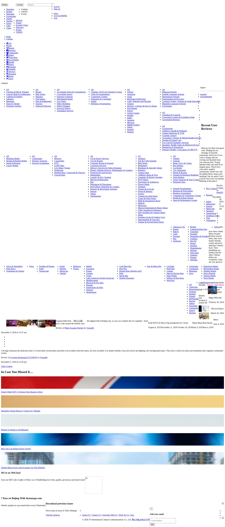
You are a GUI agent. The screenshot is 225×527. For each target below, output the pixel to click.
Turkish (63, 273)
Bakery (176, 232)
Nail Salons (40, 99)
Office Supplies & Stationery (150, 210)
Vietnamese (211, 220)
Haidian (192, 294)
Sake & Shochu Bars (175, 273)
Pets (92, 182)
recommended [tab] (206, 97)
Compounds (37, 158)
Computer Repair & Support (102, 163)
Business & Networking (183, 191)
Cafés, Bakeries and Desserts (139, 101)
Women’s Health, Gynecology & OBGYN (179, 150)
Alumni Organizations (182, 188)
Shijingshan (194, 299)
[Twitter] (223, 511)
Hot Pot (193, 241)
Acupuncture (167, 128)
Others (130, 127)
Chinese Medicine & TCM (173, 133)
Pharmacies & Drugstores (172, 147)
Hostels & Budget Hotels (16, 161)
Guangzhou (11, 16)
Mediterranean (92, 280)
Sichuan (193, 250)
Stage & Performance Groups (185, 200)
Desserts (176, 236)
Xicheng (192, 292)
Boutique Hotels (13, 158)
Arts (55, 18)
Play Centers (211, 188)
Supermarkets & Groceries (149, 220)
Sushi (41, 269)
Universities (167, 106)
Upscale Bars (59, 175)
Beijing (4, 5)
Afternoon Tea (179, 227)
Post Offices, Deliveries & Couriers (104, 187)
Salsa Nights (172, 276)
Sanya (8, 23)
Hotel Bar (171, 269)
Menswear (142, 205)
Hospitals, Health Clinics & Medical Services (180, 145)
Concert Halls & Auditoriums (18, 94)
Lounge (170, 271)
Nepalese (210, 211)
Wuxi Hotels (209, 278)
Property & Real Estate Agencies (103, 189)
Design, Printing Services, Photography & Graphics (111, 170)
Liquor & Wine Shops (147, 198)
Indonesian (210, 204)
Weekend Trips (179, 182)
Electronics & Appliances (148, 182)
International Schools (170, 97)
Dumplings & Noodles (199, 236)
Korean (209, 206)
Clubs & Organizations (100, 94)
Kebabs (63, 269)
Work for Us (124, 515)
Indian (208, 202)
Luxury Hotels (12, 165)
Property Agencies (39, 161)
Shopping (12, 74)
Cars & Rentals (96, 161)
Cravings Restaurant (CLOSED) (23, 357)
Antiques (141, 158)
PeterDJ (220, 192)
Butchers (141, 170)
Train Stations (178, 177)
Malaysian (210, 209)
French (130, 111)
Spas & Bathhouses (44, 101)
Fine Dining (132, 108)
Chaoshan (194, 232)
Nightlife (11, 69)
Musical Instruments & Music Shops (153, 208)
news (56, 13)
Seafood (193, 246)
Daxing (192, 301)
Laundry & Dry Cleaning (100, 177)
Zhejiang (193, 260)
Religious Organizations (101, 104)
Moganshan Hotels (211, 269)
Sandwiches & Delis (94, 287)
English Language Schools (173, 94)
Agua (221, 188)
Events (18, 30)
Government (13, 60)
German (89, 273)
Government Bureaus (171, 120)
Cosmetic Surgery (169, 135)
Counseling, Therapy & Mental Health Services (181, 138)
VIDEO (19, 32)
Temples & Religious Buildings (186, 175)
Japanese (130, 120)
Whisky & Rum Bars (175, 278)
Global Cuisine (133, 113)
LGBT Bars (59, 165)
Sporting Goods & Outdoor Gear (151, 217)
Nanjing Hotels (210, 271)
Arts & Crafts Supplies (147, 161)
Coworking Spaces (64, 94)
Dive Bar (123, 269)
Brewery (57, 158)
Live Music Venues (62, 168)
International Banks (65, 99)
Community (13, 53)
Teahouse (177, 241)
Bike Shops (142, 163)
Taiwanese (194, 253)
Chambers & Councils (171, 115)
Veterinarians (95, 196)
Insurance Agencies (65, 97)
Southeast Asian (212, 216)
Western (130, 132)
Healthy (130, 115)
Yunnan (193, 257)
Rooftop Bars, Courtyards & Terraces (69, 173)
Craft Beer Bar (125, 266)
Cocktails (170, 266)
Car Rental (177, 168)
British (89, 266)
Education (13, 57)
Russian (89, 285)
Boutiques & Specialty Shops (150, 168)
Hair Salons (40, 94)
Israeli (62, 266)
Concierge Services (98, 165)
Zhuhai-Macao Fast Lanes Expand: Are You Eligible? (23, 468)
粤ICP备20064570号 (141, 520)
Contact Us (96, 515)
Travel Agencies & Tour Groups (186, 180)
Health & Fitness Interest (183, 198)
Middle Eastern (133, 125)
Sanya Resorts (209, 273)
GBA (8, 26)
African (130, 92)
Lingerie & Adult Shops (148, 196)
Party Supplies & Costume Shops (151, 212)
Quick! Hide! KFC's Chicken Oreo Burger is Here (22, 392)
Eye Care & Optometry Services (175, 143)
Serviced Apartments (40, 163)
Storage (93, 191)
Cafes (175, 234)
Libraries (10, 99)
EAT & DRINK (60, 16)
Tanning (39, 104)
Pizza (31, 266)
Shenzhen (10, 14)
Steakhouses (91, 292)
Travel (10, 79)
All (9, 43)
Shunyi (192, 310)
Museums (10, 101)
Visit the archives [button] (53, 515)
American (131, 94)
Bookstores (142, 165)
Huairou (192, 313)
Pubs (121, 273)
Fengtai (192, 296)
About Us (86, 515)
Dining (11, 55)
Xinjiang (193, 255)
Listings (9, 39)
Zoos (191, 273)
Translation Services (65, 111)
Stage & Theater (13, 104)
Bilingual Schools (169, 92)
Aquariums (193, 266)
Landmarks (193, 269)
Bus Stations (178, 165)
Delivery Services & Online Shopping (105, 168)
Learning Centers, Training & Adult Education (181, 101)
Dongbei (193, 234)
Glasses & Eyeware (146, 189)
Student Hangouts (126, 278)
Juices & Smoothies (14, 266)
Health (11, 62)
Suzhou (9, 21)
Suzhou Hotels (210, 276)
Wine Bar (170, 280)
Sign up (57, 9)
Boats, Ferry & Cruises (182, 163)
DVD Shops (143, 180)
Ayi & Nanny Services (99, 158)
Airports (176, 161)
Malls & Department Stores (149, 201)
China (8, 28)
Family (19, 23)
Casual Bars (59, 161)
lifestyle (19, 20)
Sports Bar (123, 276)
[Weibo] (223, 515)
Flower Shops (143, 184)
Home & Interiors (145, 191)
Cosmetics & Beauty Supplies (150, 177)
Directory (20, 27)
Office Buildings (63, 104)
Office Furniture (63, 106)
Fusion (76, 269)
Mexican (130, 122)
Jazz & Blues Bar (154, 266)
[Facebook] (223, 513)
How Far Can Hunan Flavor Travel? (16, 449)
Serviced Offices (63, 108)
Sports (10, 76)
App (132, 515)
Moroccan (64, 271)
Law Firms (61, 101)
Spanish (130, 129)
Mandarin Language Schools (174, 104)
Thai (208, 218)
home (8, 37)
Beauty (11, 48)
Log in (56, 6)
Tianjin (9, 19)
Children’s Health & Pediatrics (174, 131)
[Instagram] (223, 518)
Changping (193, 308)
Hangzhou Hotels (211, 266)
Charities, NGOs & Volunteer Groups (106, 92)
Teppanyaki (44, 271)
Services (11, 71)
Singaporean (211, 213)
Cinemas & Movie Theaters (17, 92)
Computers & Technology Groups (187, 196)
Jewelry (141, 194)
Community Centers (99, 97)
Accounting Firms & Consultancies (71, 92)
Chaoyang (193, 287)
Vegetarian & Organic (15, 271)
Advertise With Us (109, 515)
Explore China (22, 25)
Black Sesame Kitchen (74, 328)
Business (12, 50)
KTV (56, 163)
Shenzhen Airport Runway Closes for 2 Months (20, 411)
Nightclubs (58, 170)
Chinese (130, 104)
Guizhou (193, 239)
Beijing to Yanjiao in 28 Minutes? (15, 430)
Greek (88, 276)
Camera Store (143, 173)
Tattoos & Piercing (43, 106)
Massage (39, 97)
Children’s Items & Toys (148, 175)
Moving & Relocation (99, 180)
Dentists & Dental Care (171, 140)
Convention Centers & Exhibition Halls (178, 117)
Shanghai (10, 9)
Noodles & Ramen (46, 266)
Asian (129, 97)
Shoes (140, 215)
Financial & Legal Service (101, 173)
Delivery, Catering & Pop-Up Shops (142, 106)
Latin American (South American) (100, 278)
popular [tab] (203, 94)
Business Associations (182, 193)
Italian (129, 118)
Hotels (11, 64)
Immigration (95, 175)
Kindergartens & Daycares (173, 99)
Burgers (209, 195)
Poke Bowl (10, 269)
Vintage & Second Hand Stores (151, 222)
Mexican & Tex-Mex (95, 283)
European (90, 269)
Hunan (193, 243)
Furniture (141, 187)
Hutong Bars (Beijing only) (130, 271)
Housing (12, 67)
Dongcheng (194, 289)
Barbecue (77, 266)
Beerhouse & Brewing (136, 99)
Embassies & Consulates (101, 99)
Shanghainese (195, 248)
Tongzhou (193, 306)
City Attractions (179, 170)
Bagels (176, 229)
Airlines (176, 158)
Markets (141, 203)
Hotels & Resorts (13, 163)
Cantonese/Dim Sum (198, 229)
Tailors (93, 194)
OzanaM (90, 328)
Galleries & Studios (14, 97)
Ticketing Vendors (13, 106)
